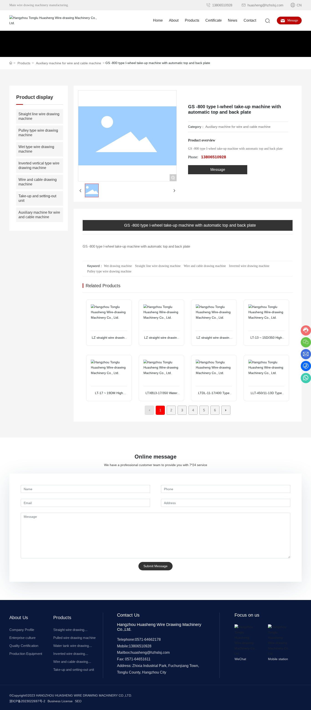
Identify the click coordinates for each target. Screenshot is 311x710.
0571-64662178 (148, 639)
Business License (60, 701)
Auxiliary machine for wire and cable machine (68, 63)
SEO (78, 701)
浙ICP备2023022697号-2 (27, 701)
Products (24, 63)
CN (299, 5)
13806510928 (221, 5)
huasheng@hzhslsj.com (265, 5)
